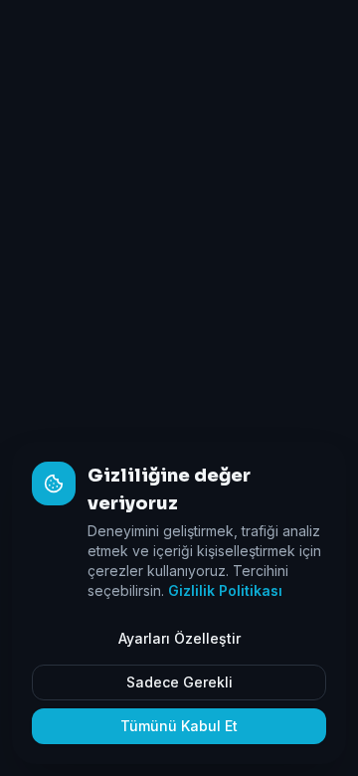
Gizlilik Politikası (225, 590)
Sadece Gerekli (179, 682)
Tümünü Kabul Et (179, 725)
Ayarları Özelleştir (179, 638)
